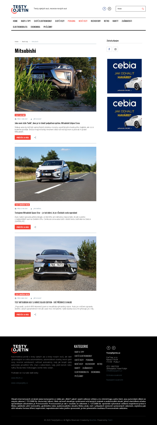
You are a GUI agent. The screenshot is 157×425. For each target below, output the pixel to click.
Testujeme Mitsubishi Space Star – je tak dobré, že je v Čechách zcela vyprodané (46, 212)
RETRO (99, 363)
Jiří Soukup (37, 119)
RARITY (77, 367)
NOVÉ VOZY (79, 363)
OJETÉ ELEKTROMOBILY (83, 355)
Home (16, 41)
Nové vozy (25, 41)
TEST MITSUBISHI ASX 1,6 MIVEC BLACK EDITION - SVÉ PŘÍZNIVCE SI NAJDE (43, 302)
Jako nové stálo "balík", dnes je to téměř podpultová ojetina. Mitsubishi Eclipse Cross (47, 123)
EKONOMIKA (95, 371)
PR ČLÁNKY (79, 376)
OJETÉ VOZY (79, 359)
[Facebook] (104, 8)
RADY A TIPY (79, 351)
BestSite (93, 420)
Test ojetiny (20, 115)
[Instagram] (109, 8)
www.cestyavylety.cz (19, 383)
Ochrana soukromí (114, 375)
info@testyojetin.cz (114, 370)
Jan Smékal (37, 209)
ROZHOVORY (90, 363)
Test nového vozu (22, 204)
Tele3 (110, 420)
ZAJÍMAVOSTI (87, 367)
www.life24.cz (17, 378)
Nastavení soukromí (114, 380)
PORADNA (89, 359)
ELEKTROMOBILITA (82, 371)
